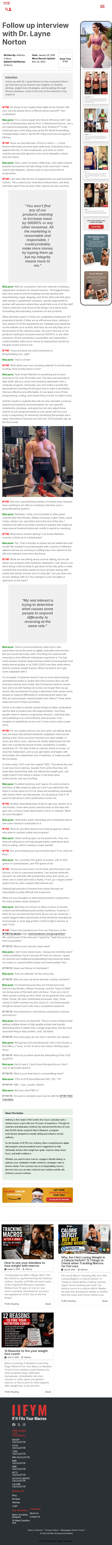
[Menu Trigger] (102, 6)
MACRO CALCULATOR (19, 1440)
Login (15, 1506)
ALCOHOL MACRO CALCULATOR (21, 1479)
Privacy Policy (52, 1530)
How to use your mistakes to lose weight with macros (25, 1264)
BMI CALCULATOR (21, 1457)
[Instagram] (24, 1424)
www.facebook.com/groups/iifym (46, 933)
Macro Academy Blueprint (20, 1515)
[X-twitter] (19, 1424)
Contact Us (35, 1516)
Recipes (16, 1499)
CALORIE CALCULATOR (19, 1485)
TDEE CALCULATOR (19, 1452)
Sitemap (16, 1502)
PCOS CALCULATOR (19, 1446)
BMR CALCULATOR (19, 1462)
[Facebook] (13, 1424)
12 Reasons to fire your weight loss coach (26, 1352)
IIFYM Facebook (11, 933)
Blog (14, 1495)
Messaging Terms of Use (72, 1530)
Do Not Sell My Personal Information (56, 1533)
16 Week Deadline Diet (21, 1521)
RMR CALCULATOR (19, 1467)
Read (48, 1304)
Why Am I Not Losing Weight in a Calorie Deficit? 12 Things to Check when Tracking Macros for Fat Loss (83, 1262)
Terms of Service (35, 1530)
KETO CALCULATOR (19, 1473)
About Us (34, 1513)
